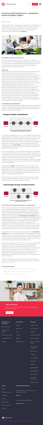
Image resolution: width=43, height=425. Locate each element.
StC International (34, 382)
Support (18, 325)
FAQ (17, 331)
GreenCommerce (6, 326)
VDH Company (33, 374)
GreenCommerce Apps (7, 335)
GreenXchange (5, 402)
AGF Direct (32, 361)
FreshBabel (4, 395)
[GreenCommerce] (7, 418)
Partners (4, 385)
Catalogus (4, 341)
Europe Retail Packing (35, 335)
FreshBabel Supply (24, 243)
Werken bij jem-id (20, 341)
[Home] (9, 4)
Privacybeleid (17, 420)
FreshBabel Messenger (17, 219)
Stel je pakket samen (6, 338)
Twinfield (4, 408)
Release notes (19, 328)
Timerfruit (32, 354)
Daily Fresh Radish (34, 338)
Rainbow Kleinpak (34, 367)
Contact (18, 335)
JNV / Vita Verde (34, 358)
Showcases (33, 322)
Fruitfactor (32, 364)
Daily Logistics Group (7, 392)
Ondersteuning (19, 322)
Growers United (34, 325)
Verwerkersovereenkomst (7, 420)
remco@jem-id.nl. (12, 262)
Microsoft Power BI (6, 405)
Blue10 (3, 388)
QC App (3, 398)
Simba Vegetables (34, 371)
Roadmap (18, 338)
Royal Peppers (33, 351)
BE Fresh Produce (34, 328)
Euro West (32, 331)
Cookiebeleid (28, 420)
